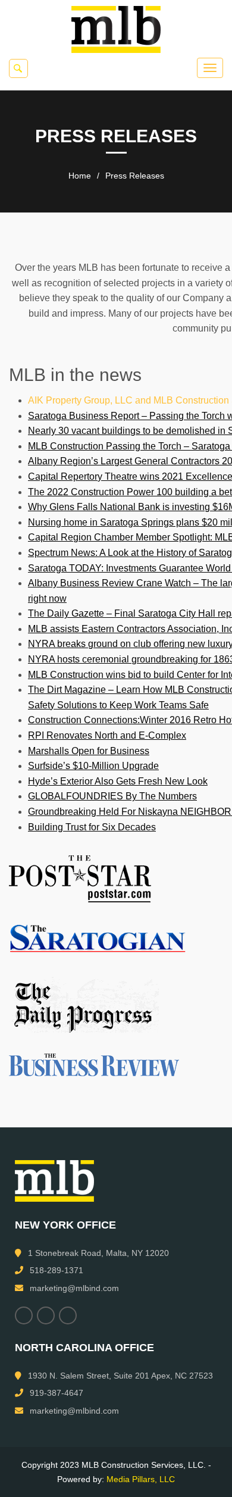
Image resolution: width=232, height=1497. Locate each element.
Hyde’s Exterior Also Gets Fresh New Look (118, 781)
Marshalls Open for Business (88, 751)
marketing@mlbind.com (74, 1288)
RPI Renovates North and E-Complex (107, 735)
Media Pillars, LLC (140, 1479)
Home (79, 175)
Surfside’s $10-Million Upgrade (93, 766)
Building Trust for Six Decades (92, 827)
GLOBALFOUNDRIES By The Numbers (112, 796)
